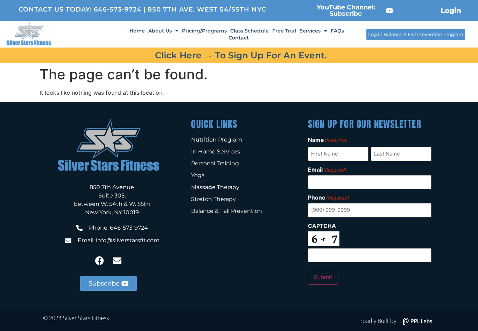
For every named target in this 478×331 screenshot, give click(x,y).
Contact (239, 38)
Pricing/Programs (204, 31)
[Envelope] (117, 260)
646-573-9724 (117, 9)
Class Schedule (249, 31)
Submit (323, 277)
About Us (160, 31)
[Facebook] (99, 260)
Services (310, 31)
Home (137, 31)
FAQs (337, 31)
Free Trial (284, 31)
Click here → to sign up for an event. (241, 55)
